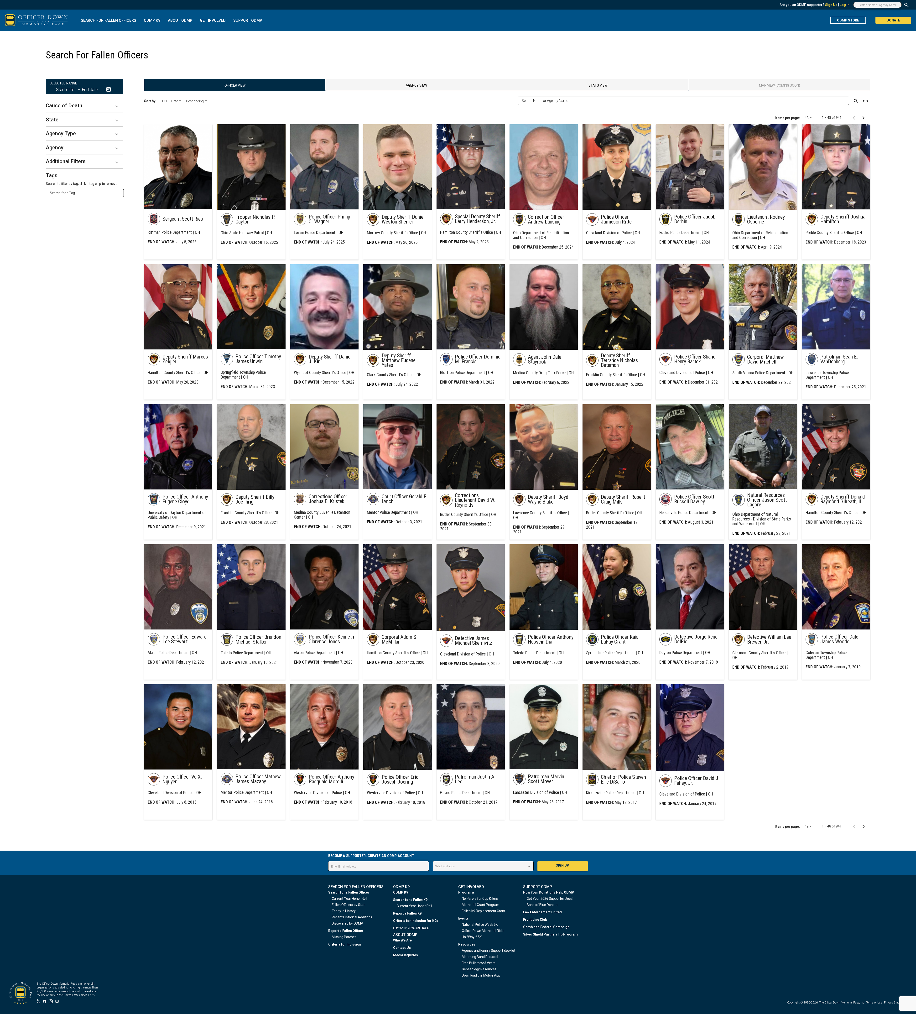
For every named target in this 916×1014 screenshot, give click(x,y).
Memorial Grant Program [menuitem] (480, 905)
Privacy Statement (895, 1002)
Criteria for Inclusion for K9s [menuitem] (415, 921)
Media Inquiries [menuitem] (405, 955)
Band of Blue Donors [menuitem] (542, 905)
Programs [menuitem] (466, 892)
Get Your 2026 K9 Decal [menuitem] (411, 928)
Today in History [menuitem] (344, 911)
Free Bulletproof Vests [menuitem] (478, 963)
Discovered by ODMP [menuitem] (347, 923)
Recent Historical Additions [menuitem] (352, 917)
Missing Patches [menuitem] (344, 937)
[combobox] (87, 193)
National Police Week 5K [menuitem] (480, 924)
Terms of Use (874, 1002)
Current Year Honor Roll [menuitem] (349, 898)
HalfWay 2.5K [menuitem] (472, 937)
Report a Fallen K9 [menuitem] (407, 913)
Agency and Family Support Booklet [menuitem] (488, 950)
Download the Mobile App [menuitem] (481, 975)
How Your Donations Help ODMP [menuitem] (548, 892)
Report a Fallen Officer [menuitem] (345, 931)
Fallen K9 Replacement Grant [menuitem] (483, 911)
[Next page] (863, 117)
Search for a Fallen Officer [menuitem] (348, 892)
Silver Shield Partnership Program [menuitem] (550, 934)
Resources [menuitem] (466, 944)
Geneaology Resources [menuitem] (479, 969)
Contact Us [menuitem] (402, 948)
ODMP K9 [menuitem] (400, 892)
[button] (84, 105)
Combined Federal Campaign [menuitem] (546, 927)
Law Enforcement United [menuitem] (542, 912)
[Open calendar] (108, 89)
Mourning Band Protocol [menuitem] (480, 957)
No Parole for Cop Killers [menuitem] (480, 898)
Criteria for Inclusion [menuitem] (344, 944)
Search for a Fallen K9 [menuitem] (410, 900)
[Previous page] (854, 117)
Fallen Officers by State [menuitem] (349, 905)
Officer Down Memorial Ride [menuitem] (483, 931)
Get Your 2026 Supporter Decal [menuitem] (550, 898)
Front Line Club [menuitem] (535, 919)
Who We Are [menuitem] (402, 940)
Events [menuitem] (463, 918)
